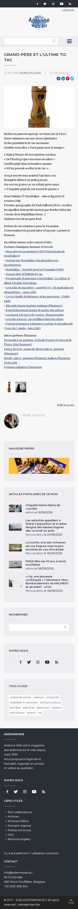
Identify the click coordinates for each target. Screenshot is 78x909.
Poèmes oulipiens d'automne (23, 367)
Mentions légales (19, 839)
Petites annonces (19, 830)
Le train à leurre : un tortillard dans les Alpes (34, 319)
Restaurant (17, 713)
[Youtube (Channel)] (61, 4)
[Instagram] (53, 4)
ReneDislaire (30, 73)
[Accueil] (39, 28)
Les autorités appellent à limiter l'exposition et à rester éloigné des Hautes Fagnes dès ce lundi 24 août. (46, 526)
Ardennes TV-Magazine (23, 702)
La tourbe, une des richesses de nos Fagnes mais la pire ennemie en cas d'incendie (46, 546)
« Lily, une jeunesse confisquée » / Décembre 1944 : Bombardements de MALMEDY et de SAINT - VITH (47, 582)
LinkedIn (63, 78)
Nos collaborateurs (20, 812)
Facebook (58, 78)
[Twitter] (45, 4)
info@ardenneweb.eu (18, 872)
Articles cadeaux (50, 702)
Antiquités (52, 697)
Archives (13, 816)
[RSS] (70, 4)
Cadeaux (56, 707)
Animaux (39, 697)
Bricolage (43, 707)
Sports (31, 713)
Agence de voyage (20, 697)
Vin (40, 713)
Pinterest (67, 78)
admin (30, 512)
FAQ (11, 835)
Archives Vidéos (18, 821)
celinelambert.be (29, 904)
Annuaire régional (19, 825)
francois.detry (34, 534)
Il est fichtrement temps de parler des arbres (35, 310)
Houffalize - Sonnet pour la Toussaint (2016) (35, 269)
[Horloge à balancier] (9, 387)
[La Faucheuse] (21, 387)
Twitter (72, 78)
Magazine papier (39, 466)
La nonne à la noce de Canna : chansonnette (35, 315)
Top (71, 903)
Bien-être (28, 707)
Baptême (15, 707)
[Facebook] (37, 4)
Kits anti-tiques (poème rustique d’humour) (34, 305)
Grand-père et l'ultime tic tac (24, 274)
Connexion (68, 10)
